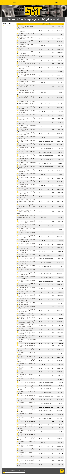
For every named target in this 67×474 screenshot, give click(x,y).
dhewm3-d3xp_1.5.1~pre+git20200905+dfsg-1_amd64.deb (26, 87)
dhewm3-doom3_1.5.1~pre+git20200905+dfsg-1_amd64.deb (26, 201)
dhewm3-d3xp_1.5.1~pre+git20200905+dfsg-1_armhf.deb (26, 98)
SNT (62, 471)
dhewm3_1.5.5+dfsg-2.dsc (27, 425)
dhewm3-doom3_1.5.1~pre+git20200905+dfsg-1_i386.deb (26, 217)
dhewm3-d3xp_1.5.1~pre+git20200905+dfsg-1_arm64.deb (26, 92)
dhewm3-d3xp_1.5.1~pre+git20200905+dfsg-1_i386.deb (26, 103)
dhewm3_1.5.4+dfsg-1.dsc (27, 386)
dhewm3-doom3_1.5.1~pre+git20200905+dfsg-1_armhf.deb (26, 212)
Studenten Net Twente (10, 2)
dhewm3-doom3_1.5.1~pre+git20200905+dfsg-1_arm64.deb (26, 206)
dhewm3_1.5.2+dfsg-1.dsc (27, 343)
